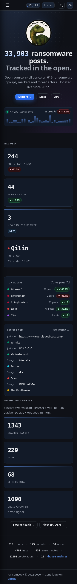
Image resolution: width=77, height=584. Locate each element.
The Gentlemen (20, 390)
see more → (61, 330)
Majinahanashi (20, 354)
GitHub (11, 578)
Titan (14, 315)
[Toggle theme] (70, 5)
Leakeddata (18, 296)
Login (48, 5)
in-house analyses (54, 556)
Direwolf (16, 289)
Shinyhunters (19, 302)
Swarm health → (23, 524)
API (56, 96)
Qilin (14, 309)
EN (30, 5)
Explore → (24, 96)
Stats (42, 96)
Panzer (15, 366)
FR (36, 5)
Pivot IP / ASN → (53, 524)
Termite (15, 342)
